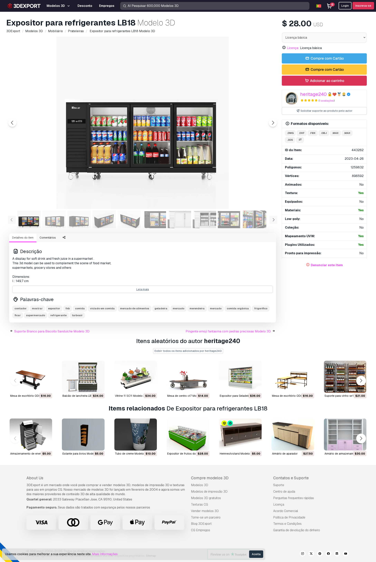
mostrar (37, 308)
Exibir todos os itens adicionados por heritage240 (188, 351)
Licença (278, 504)
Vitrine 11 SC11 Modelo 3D (131, 396)
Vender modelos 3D (205, 511)
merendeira (197, 308)
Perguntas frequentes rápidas (293, 498)
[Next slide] (273, 123)
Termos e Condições (287, 524)
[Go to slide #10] (254, 219)
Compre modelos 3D (210, 477)
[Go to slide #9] (229, 219)
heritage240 (313, 94)
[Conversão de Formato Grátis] (300, 140)
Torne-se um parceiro (206, 517)
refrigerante (58, 315)
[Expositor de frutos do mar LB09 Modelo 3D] (188, 434)
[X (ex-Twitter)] (311, 554)
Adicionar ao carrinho (326, 80)
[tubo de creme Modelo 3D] (135, 434)
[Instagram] (302, 554)
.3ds (290, 140)
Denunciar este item (327, 265)
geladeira (161, 308)
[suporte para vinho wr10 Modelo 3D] (345, 377)
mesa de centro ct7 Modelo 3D (186, 396)
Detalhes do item (22, 237)
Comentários (48, 237)
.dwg (290, 133)
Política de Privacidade (289, 517)
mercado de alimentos (134, 308)
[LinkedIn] (337, 554)
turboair (77, 315)
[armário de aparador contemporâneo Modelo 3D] (292, 434)
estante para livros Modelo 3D (81, 453)
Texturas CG (199, 504)
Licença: (293, 48)
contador (20, 308)
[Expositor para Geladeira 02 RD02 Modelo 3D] (240, 377)
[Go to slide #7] (179, 219)
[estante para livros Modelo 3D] (83, 434)
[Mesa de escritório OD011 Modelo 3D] (31, 377)
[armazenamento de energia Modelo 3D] (31, 434)
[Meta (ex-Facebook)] (328, 554)
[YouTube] (346, 554)
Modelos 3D (199, 485)
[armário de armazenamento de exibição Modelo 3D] (345, 434)
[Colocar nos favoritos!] (46, 387)
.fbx (312, 133)
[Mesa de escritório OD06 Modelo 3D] (292, 377)
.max (335, 133)
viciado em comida (102, 308)
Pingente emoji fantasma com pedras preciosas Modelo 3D (228, 331)
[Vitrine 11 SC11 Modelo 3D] (135, 377)
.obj (324, 133)
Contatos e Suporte (291, 477)
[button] (361, 380)
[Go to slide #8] (204, 219)
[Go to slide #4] (104, 219)
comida (80, 308)
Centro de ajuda (284, 491)
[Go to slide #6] (154, 219)
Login (345, 5)
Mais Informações (105, 554)
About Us (34, 477)
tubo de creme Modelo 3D (131, 453)
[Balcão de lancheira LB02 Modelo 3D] (83, 377)
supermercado (35, 315)
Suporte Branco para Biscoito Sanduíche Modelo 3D (51, 331)
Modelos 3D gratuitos (206, 498)
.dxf (302, 133)
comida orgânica (238, 308)
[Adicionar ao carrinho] (38, 387)
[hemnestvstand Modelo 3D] (240, 434)
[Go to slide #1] (29, 219)
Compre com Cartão (327, 58)
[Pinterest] (320, 554)
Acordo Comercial (285, 511)
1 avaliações (326, 100)
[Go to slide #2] (54, 219)
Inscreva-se (363, 5)
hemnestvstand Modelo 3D (237, 453)
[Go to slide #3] (79, 219)
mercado (178, 308)
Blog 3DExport (201, 524)
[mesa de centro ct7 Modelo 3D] (188, 377)
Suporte (278, 485)
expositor (54, 308)
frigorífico (260, 308)
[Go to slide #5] (129, 219)
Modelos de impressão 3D (209, 491)
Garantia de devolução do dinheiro (296, 530)
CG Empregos (200, 530)
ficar (17, 315)
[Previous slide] (12, 123)
